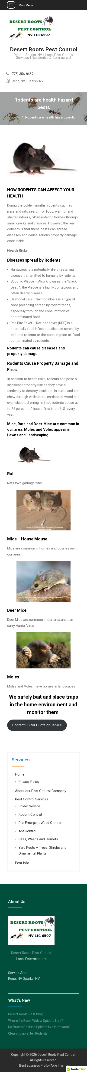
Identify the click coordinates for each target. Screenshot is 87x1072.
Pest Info (22, 863)
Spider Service (29, 806)
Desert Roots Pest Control (43, 49)
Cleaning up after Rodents (28, 1033)
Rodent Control (30, 814)
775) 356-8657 (22, 74)
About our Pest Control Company (40, 791)
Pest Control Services (31, 799)
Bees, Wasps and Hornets (38, 839)
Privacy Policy (29, 781)
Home (19, 774)
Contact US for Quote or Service (37, 725)
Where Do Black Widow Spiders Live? (35, 1021)
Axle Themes (60, 1065)
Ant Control (27, 831)
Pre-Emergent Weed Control (40, 823)
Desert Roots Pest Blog (25, 1014)
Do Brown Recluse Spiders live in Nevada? (39, 1027)
